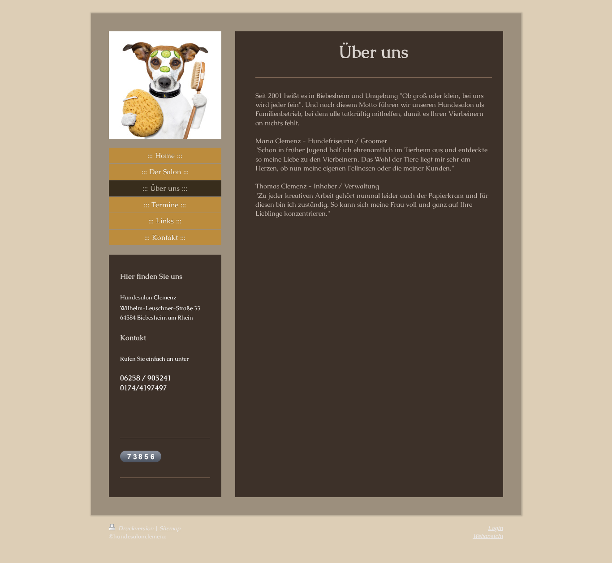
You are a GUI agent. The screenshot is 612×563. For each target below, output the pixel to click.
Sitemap (170, 528)
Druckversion (136, 528)
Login (495, 528)
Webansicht (488, 536)
